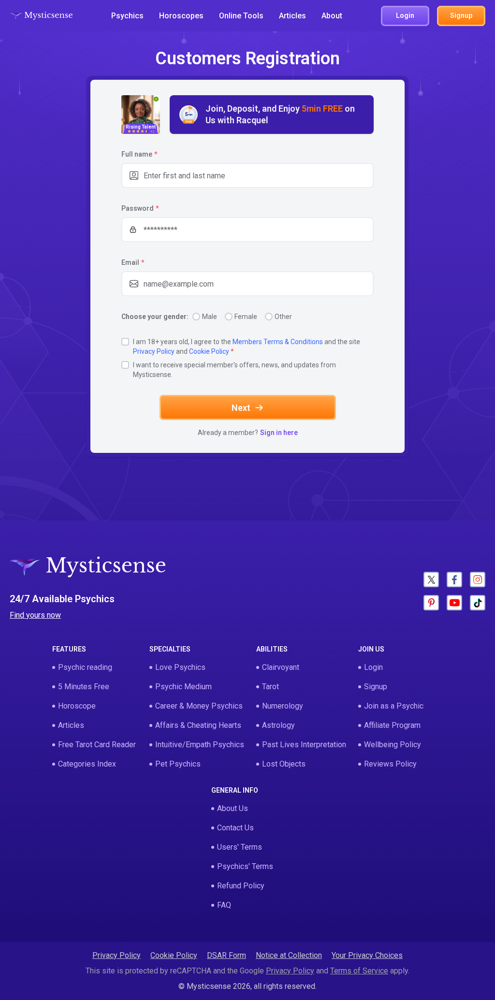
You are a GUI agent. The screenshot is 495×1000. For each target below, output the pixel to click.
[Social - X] (431, 579)
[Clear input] (361, 175)
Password (140, 208)
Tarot (270, 686)
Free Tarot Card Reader (97, 744)
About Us (232, 808)
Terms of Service (359, 970)
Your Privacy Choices (367, 955)
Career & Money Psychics (199, 705)
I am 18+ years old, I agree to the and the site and (246, 346)
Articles (292, 15)
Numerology (282, 705)
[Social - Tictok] (477, 602)
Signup (375, 686)
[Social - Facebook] (454, 579)
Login (373, 667)
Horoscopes (181, 15)
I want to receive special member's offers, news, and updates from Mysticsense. (234, 369)
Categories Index (87, 763)
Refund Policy (240, 885)
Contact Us (235, 827)
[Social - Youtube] (454, 602)
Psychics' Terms (245, 866)
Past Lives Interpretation (304, 744)
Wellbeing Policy (392, 744)
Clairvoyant (280, 667)
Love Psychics (180, 667)
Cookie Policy (209, 351)
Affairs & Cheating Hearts (198, 725)
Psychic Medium (183, 686)
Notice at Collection (289, 955)
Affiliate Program (392, 725)
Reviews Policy (390, 763)
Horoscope (77, 705)
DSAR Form (226, 955)
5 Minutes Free (83, 686)
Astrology (278, 725)
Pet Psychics (178, 763)
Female (245, 316)
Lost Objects (284, 763)
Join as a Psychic (393, 705)
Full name (139, 154)
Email (132, 262)
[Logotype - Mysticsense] (41, 16)
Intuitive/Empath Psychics (199, 744)
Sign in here (279, 432)
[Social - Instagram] (477, 579)
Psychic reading (85, 667)
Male (209, 316)
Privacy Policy (154, 351)
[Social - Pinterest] (431, 602)
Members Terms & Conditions (278, 342)
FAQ (224, 905)
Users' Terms (239, 847)
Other (283, 316)
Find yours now (35, 615)
